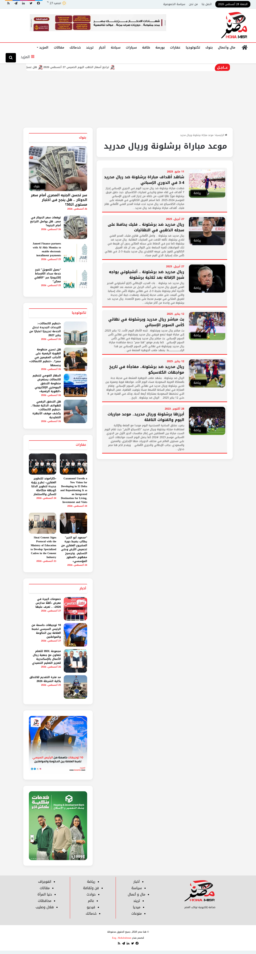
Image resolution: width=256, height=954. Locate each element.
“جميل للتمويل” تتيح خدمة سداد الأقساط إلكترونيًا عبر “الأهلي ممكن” (47, 275)
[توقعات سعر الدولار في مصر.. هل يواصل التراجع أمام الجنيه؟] (75, 227)
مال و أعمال (136, 894)
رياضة (91, 881)
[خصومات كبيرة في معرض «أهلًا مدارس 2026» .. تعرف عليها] (75, 609)
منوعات (136, 913)
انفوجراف (44, 881)
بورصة (160, 47)
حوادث (91, 894)
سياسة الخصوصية (174, 4)
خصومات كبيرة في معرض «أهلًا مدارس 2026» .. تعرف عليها (48, 603)
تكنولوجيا (193, 47)
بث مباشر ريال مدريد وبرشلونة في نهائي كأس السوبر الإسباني (146, 322)
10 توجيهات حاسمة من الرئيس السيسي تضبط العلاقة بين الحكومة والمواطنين (46, 631)
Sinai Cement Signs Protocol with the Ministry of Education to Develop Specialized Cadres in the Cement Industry (43, 547)
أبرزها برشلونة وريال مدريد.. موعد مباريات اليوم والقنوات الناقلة (146, 417)
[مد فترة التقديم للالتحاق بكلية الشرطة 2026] (75, 687)
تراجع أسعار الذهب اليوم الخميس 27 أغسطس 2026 (95, 67)
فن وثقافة (91, 888)
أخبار (102, 47)
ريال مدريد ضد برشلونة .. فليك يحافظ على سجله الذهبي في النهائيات (146, 227)
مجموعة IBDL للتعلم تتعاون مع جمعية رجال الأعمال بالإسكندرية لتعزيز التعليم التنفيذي (46, 657)
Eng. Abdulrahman (121, 937)
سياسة (136, 888)
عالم (91, 901)
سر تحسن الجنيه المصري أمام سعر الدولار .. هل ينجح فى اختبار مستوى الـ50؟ (59, 200)
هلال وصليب (45, 907)
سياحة (116, 47)
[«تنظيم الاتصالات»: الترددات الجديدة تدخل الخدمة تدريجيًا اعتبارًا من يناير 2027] (75, 333)
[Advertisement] (128, 99)
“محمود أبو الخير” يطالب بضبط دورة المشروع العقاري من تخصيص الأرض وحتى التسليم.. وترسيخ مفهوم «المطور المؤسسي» (74, 549)
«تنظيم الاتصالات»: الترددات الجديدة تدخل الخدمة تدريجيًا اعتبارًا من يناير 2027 (45, 329)
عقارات (175, 47)
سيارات (131, 47)
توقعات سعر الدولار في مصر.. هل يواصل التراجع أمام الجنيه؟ (45, 221)
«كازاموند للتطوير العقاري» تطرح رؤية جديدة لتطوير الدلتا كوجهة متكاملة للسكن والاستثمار (43, 486)
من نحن (193, 4)
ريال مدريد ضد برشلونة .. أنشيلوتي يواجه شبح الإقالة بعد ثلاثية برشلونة (146, 274)
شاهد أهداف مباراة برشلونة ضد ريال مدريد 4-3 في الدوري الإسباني (144, 179)
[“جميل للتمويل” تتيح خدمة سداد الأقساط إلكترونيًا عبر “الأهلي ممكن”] (75, 279)
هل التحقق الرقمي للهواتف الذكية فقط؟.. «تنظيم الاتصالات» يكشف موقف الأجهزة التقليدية (46, 409)
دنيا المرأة (44, 894)
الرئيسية (220, 135)
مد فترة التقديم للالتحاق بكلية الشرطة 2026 (45, 679)
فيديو (91, 907)
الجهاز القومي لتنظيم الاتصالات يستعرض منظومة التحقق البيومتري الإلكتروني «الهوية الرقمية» (47, 383)
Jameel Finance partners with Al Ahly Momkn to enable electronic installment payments (47, 249)
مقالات (59, 47)
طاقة (146, 47)
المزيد (43, 47)
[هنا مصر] (234, 25)
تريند (90, 47)
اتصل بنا (207, 4)
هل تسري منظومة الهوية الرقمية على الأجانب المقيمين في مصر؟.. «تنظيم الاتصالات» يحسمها (45, 357)
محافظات (44, 901)
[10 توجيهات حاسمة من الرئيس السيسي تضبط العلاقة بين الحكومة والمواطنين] (75, 635)
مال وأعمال (226, 47)
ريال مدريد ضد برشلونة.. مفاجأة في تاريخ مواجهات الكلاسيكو (146, 369)
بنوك (209, 47)
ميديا (136, 907)
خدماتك (75, 47)
